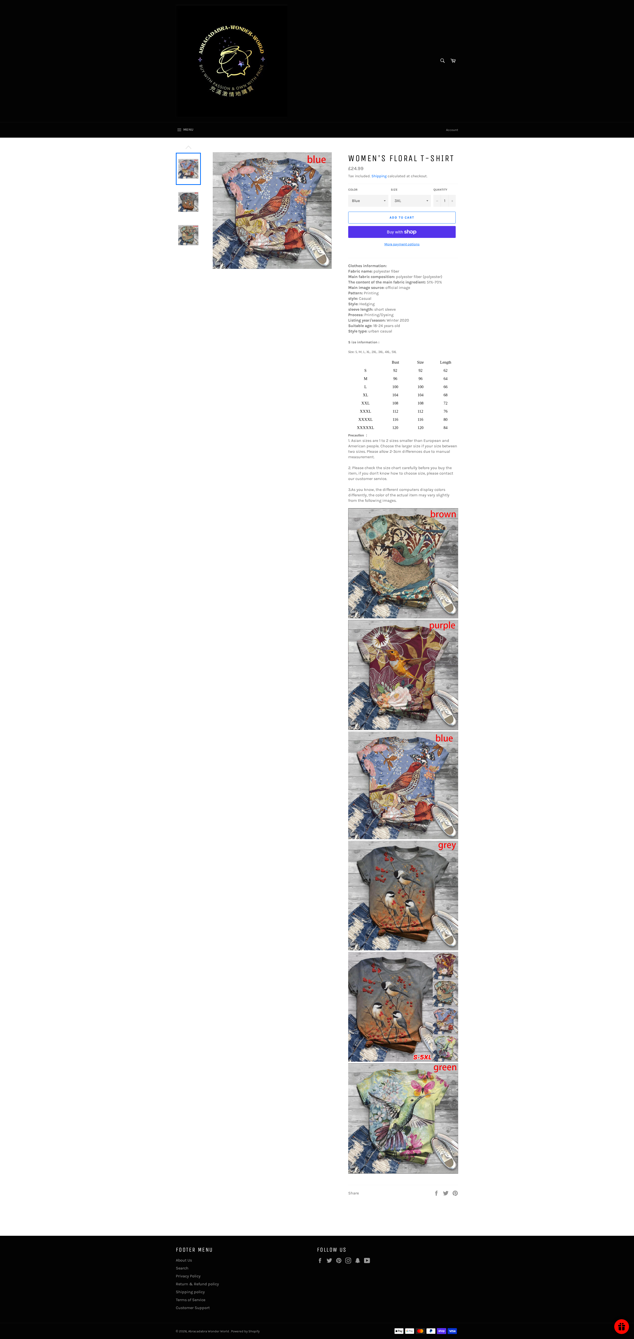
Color (353, 189)
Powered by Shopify (245, 1331)
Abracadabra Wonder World (209, 1331)
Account (452, 130)
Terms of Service (190, 1299)
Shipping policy (190, 1291)
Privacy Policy (188, 1276)
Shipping (379, 176)
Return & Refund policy (197, 1284)
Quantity (440, 189)
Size (394, 189)
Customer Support (193, 1307)
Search (182, 1268)
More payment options (402, 244)
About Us (184, 1260)
